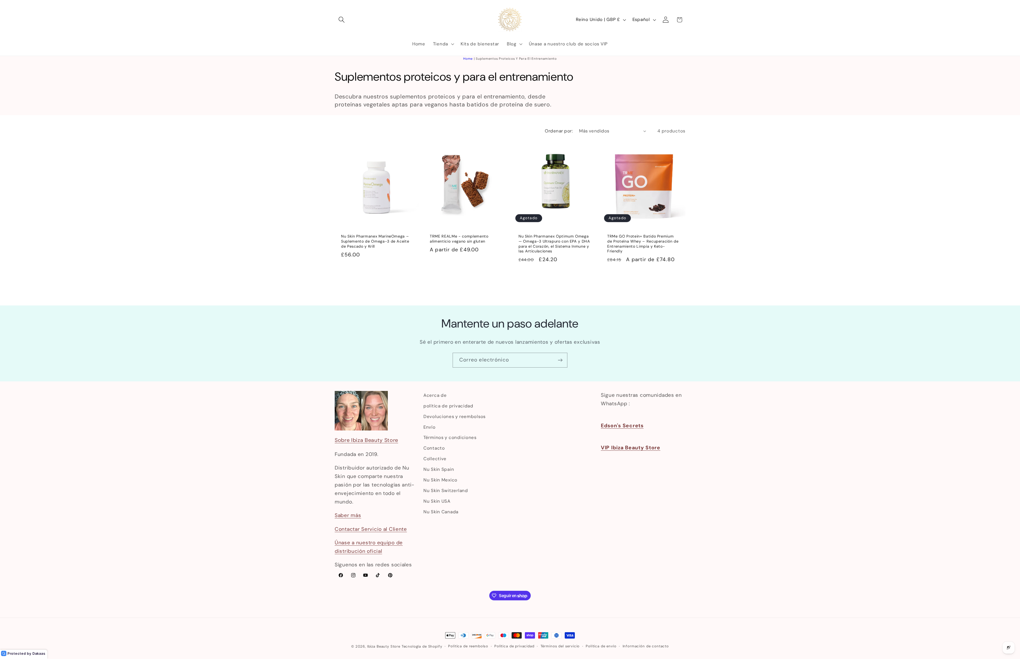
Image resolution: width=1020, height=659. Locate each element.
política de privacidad (448, 406)
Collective (435, 459)
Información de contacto (646, 646)
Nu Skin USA (436, 501)
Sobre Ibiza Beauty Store (366, 440)
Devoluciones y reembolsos (454, 416)
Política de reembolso (468, 646)
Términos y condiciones (450, 437)
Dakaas (38, 653)
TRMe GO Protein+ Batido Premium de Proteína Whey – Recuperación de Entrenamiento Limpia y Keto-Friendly (642, 243)
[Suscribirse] (560, 360)
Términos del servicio (560, 646)
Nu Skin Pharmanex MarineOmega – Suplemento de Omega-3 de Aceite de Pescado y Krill (375, 241)
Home (468, 59)
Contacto (434, 448)
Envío (429, 427)
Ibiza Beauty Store (383, 646)
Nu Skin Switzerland (445, 490)
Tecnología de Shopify (422, 646)
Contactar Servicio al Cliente (371, 529)
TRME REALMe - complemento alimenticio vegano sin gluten (459, 239)
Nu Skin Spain (438, 469)
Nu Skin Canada (440, 512)
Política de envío (601, 646)
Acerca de (435, 395)
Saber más (348, 515)
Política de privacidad (514, 646)
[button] (342, 20)
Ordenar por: (559, 131)
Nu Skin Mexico (440, 480)
